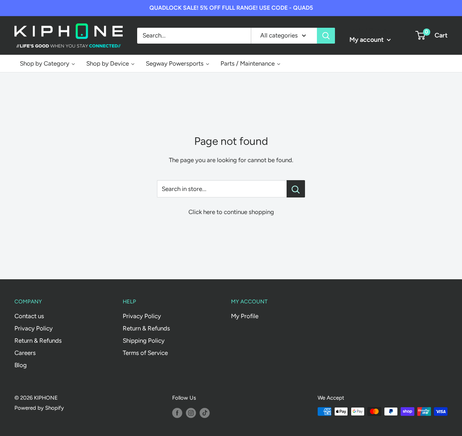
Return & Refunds (38, 340)
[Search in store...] (296, 188)
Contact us (29, 316)
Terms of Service (145, 352)
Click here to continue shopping (231, 211)
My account (367, 40)
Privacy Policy (33, 328)
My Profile (244, 316)
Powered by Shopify (39, 408)
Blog (20, 365)
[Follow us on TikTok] (205, 412)
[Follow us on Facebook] (177, 412)
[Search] (326, 35)
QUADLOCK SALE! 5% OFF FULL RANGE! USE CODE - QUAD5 (231, 7)
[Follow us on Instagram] (191, 412)
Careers (25, 352)
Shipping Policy (144, 340)
